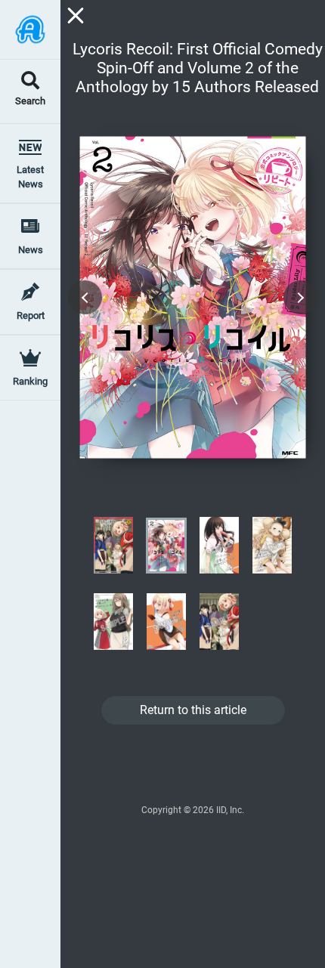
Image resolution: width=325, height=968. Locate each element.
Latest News (30, 177)
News (30, 249)
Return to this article (193, 710)
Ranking (30, 381)
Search (30, 102)
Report (31, 315)
